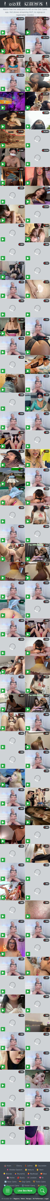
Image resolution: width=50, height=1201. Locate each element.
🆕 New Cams (10, 1182)
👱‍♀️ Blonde (7, 1174)
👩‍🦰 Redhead (32, 1174)
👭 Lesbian (32, 1177)
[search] (42, 1190)
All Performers (38, 1199)
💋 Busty (21, 1177)
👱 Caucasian (40, 1166)
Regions (17, 1199)
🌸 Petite (11, 1177)
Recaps (28, 1199)
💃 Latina (28, 1166)
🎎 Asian (7, 1166)
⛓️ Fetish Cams (28, 1185)
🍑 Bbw (43, 1174)
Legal (46, 1199)
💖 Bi (41, 1177)
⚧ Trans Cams (39, 1182)
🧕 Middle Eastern (14, 1170)
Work (23, 1199)
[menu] (7, 1190)
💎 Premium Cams (11, 1185)
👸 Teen (39, 1170)
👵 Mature (29, 1170)
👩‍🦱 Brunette (19, 1174)
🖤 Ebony (18, 1166)
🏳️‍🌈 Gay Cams (24, 1182)
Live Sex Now (25, 1190)
